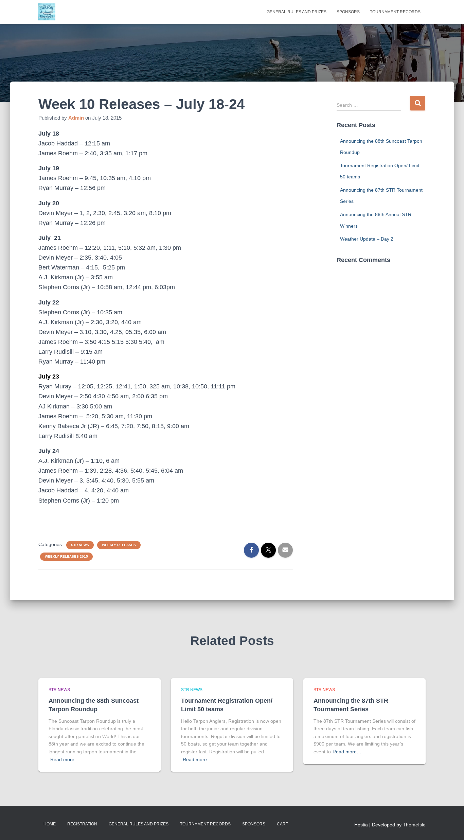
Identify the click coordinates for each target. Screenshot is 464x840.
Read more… (64, 759)
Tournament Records (395, 12)
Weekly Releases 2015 (66, 556)
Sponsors (348, 12)
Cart (282, 824)
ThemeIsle (414, 824)
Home (49, 824)
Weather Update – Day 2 (366, 239)
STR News (80, 545)
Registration (82, 824)
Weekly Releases (119, 545)
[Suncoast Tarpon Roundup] (46, 11)
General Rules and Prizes (296, 12)
